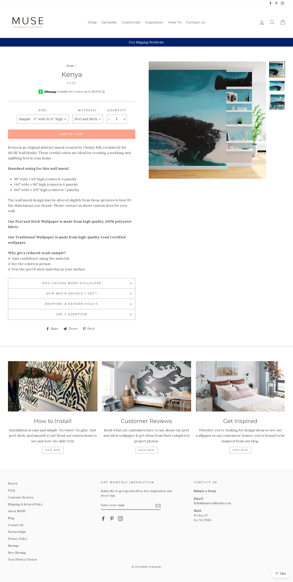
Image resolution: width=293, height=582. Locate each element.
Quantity (116, 110)
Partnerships (17, 532)
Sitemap (13, 546)
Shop (92, 22)
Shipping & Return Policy (71, 304)
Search (12, 483)
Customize (131, 22)
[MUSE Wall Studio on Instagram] (120, 518)
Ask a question (71, 314)
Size (42, 110)
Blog (11, 518)
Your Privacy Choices (22, 559)
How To (174, 22)
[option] (146, 42)
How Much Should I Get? (71, 293)
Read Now (147, 450)
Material (87, 110)
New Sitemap (17, 553)
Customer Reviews (20, 497)
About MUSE (17, 511)
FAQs (11, 490)
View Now (53, 450)
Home (70, 66)
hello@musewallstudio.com (212, 503)
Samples (109, 22)
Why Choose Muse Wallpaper (71, 283)
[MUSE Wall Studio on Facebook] (103, 518)
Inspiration (154, 22)
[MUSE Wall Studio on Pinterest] (111, 518)
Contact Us (195, 22)
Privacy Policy (17, 539)
